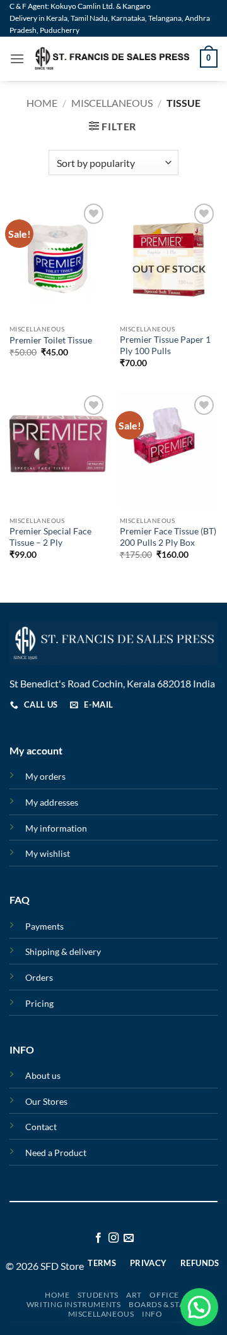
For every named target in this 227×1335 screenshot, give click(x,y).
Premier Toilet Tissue (50, 340)
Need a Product (55, 1152)
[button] (17, 58)
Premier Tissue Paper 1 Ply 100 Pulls (165, 345)
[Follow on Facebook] (98, 1238)
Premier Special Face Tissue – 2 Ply (50, 537)
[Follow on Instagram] (113, 1238)
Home (41, 103)
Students (98, 1295)
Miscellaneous (112, 103)
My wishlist (47, 853)
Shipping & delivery (63, 951)
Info (152, 1314)
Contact (41, 1126)
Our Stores (46, 1101)
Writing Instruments (73, 1304)
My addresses (51, 802)
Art (134, 1295)
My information (56, 828)
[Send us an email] (129, 1238)
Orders (39, 977)
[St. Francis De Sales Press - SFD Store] (112, 58)
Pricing (39, 1003)
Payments (44, 926)
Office (164, 1295)
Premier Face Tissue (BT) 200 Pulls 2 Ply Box (168, 537)
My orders (45, 776)
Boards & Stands (165, 1304)
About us (43, 1075)
